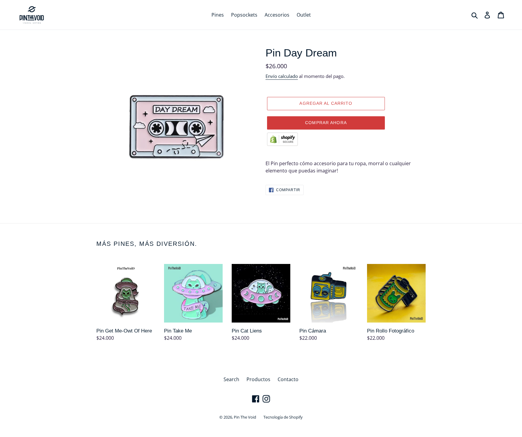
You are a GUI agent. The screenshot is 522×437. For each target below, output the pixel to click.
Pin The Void (245, 417)
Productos (258, 379)
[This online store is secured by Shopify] (282, 144)
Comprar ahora (326, 122)
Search (231, 379)
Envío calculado (282, 76)
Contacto (288, 379)
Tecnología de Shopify (283, 417)
